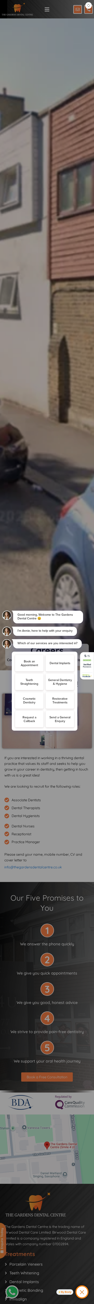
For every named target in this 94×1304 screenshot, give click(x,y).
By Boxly (66, 1291)
